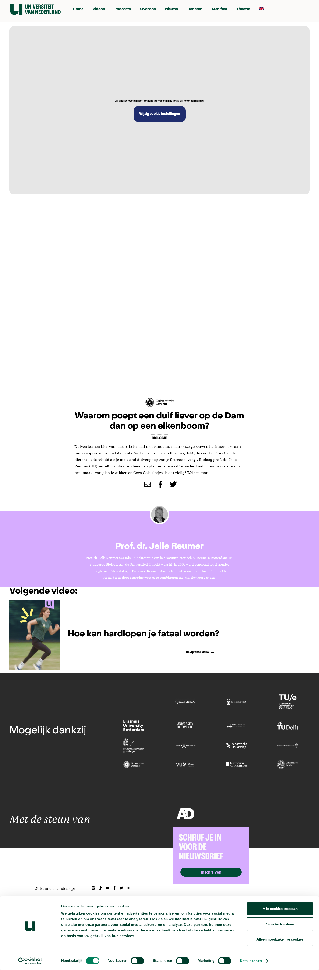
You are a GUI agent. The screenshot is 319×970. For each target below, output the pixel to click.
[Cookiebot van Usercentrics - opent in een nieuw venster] (30, 960)
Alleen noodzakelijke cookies (280, 939)
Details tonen (251, 961)
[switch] (137, 960)
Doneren (194, 9)
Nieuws (171, 9)
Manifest (219, 9)
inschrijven (211, 872)
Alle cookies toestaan (280, 909)
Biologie (159, 437)
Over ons (148, 9)
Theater (243, 9)
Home (78, 9)
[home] (35, 9)
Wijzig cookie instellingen (159, 114)
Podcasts (122, 9)
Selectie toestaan (280, 924)
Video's (98, 9)
